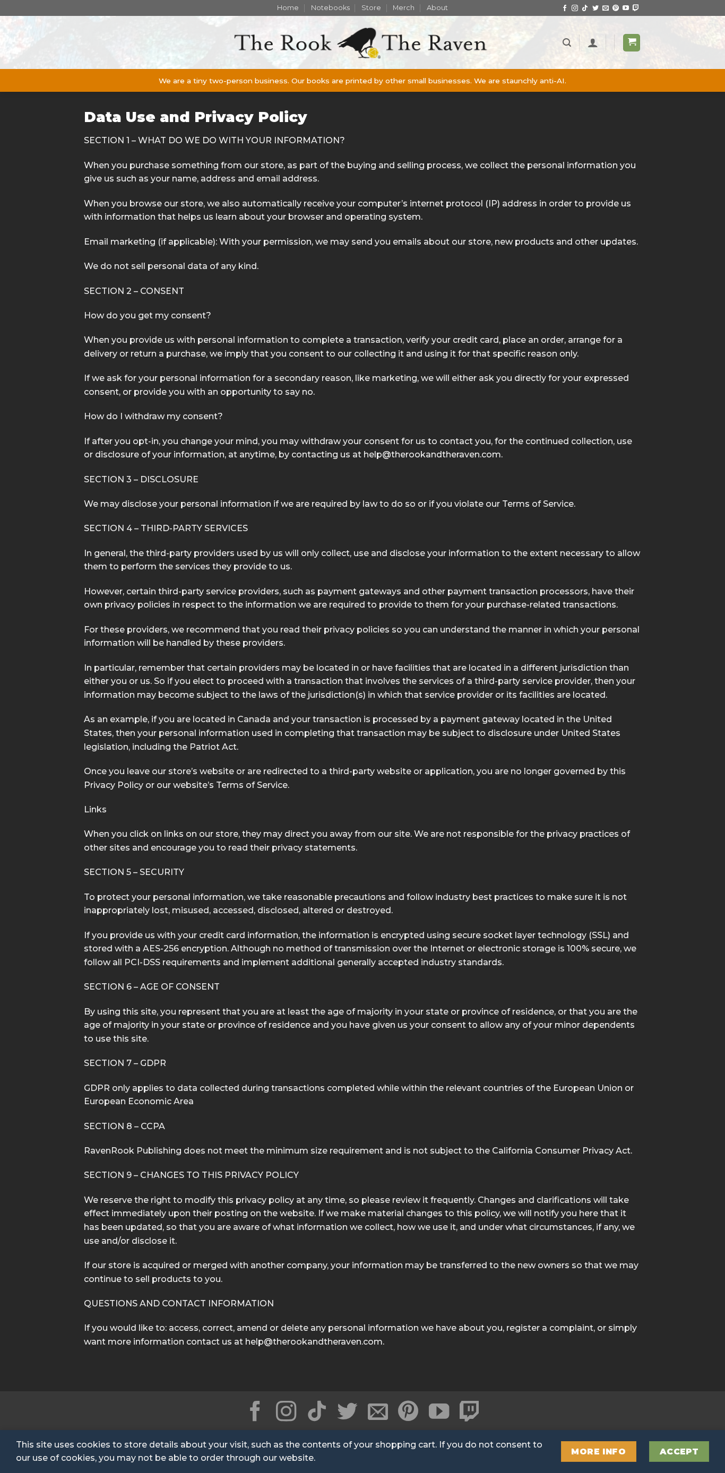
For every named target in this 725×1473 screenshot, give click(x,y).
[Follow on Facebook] (565, 8)
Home (288, 8)
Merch (404, 8)
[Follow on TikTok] (585, 8)
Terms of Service (538, 504)
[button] (567, 42)
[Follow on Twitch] (636, 8)
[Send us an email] (605, 8)
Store (371, 8)
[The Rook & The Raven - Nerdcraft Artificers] (362, 42)
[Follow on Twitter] (595, 8)
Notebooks (330, 8)
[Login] (593, 42)
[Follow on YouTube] (626, 8)
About (437, 8)
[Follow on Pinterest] (615, 8)
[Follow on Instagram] (575, 8)
